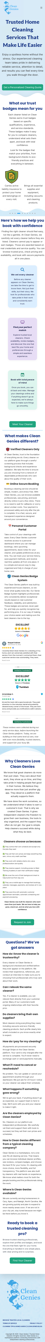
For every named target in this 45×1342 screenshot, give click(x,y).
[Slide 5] (21, 213)
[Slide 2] (12, 213)
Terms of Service (10, 1323)
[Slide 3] (15, 213)
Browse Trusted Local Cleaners (16, 1320)
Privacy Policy (36, 1323)
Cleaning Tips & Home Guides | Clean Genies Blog (22, 1326)
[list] (22, 190)
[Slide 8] (30, 213)
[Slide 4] (17, 213)
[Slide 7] (27, 213)
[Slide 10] (35, 213)
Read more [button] (6, 660)
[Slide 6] (25, 213)
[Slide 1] (10, 213)
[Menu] (41, 8)
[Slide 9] (32, 213)
